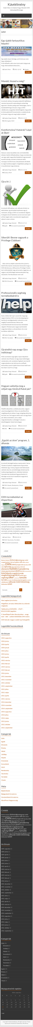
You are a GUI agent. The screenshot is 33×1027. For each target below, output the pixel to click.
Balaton (3, 560)
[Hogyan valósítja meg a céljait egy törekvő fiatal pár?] (16, 393)
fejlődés (13, 568)
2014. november (6, 705)
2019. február (5, 670)
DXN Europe (15, 565)
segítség (4, 577)
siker (11, 577)
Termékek (10, 338)
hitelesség (4, 571)
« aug (2, 1013)
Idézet (3, 751)
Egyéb (9, 121)
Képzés (27, 69)
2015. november (6, 679)
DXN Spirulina (24, 564)
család (26, 560)
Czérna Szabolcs (14, 562)
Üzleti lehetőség (22, 582)
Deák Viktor (7, 69)
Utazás (21, 485)
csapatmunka (5, 562)
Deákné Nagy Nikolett (10, 118)
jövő (18, 571)
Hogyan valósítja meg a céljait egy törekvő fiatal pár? (16, 387)
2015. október (5, 683)
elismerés (5, 569)
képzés (9, 573)
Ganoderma (23, 569)
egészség (7, 567)
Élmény (6, 172)
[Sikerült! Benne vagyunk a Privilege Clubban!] (16, 244)
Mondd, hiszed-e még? (12, 81)
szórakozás (16, 577)
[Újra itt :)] (16, 185)
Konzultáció (5, 764)
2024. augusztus (6, 638)
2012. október (5, 724)
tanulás (23, 577)
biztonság (14, 560)
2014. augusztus (6, 711)
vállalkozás (4, 582)
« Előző (6, 551)
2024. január (5, 647)
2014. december (6, 702)
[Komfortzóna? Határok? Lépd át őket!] (16, 137)
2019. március (5, 667)
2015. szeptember (7, 686)
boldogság (21, 560)
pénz (25, 575)
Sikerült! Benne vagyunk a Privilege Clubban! (14, 239)
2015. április (5, 695)
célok (23, 562)
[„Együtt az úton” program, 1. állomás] (16, 447)
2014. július (5, 715)
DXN (5, 121)
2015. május (5, 692)
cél (21, 562)
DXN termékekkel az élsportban (12, 498)
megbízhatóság (7, 575)
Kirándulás (4, 761)
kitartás (22, 571)
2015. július (5, 689)
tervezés (9, 580)
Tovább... (28, 72)
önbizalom (4, 584)
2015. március (5, 699)
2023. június (5, 654)
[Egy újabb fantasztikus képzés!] (16, 47)
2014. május (5, 718)
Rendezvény (15, 485)
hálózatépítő (11, 571)
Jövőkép (4, 754)
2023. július (5, 651)
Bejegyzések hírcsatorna (8, 794)
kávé (3, 573)
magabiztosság (17, 573)
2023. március (5, 660)
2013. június (5, 721)
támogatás (23, 580)
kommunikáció (28, 571)
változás (12, 582)
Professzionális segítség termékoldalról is (13, 294)
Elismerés (10, 281)
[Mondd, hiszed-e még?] (16, 85)
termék (4, 580)
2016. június (5, 673)
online (21, 575)
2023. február (5, 663)
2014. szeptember (7, 708)
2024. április (5, 644)
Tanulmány (11, 540)
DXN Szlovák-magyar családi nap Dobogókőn (15, 620)
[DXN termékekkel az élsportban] (16, 504)
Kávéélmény (16, 4)
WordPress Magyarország (9, 800)
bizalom (8, 560)
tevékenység (16, 580)
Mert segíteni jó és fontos (9, 600)
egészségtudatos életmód (18, 567)
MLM (12, 121)
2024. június (5, 641)
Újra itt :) (6, 181)
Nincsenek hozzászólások (18, 226)
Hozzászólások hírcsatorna (9, 797)
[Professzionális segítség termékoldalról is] (16, 300)
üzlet (10, 584)
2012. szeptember (7, 728)
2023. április (5, 657)
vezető (29, 580)
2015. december (6, 676)
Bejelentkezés (5, 791)
